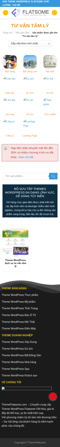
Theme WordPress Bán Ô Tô (19, 315)
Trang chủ (7, 32)
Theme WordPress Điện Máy (19, 328)
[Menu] (5, 12)
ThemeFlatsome (37, 442)
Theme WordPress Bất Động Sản (21, 355)
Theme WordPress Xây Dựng (19, 342)
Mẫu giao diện (22, 32)
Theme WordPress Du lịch (17, 348)
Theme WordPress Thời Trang (20, 308)
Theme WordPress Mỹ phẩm (18, 301)
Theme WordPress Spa (15, 368)
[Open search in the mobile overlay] (30, 176)
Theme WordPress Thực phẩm (20, 295)
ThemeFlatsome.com (14, 404)
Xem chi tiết (25, 157)
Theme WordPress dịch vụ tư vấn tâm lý (15, 263)
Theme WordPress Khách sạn (19, 375)
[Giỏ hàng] (54, 12)
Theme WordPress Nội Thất (18, 321)
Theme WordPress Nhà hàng (19, 362)
